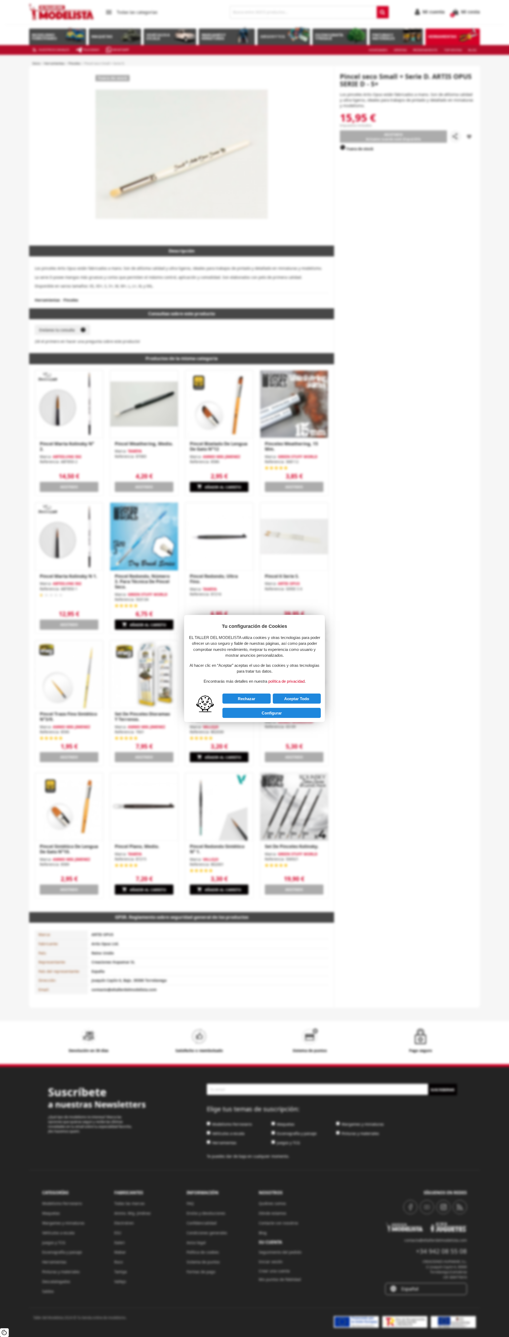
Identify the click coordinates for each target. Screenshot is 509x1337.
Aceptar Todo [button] (296, 698)
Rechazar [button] (246, 698)
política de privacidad (286, 681)
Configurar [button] (272, 713)
